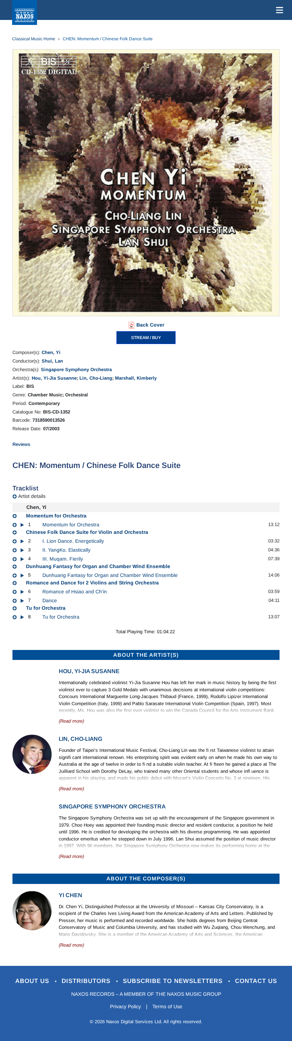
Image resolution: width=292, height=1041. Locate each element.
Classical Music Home (33, 38)
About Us (33, 981)
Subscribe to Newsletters (174, 981)
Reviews (21, 444)
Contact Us (256, 981)
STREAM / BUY (146, 337)
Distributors (87, 981)
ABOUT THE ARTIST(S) (146, 655)
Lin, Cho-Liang (95, 378)
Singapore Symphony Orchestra (76, 369)
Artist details (32, 496)
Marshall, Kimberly (136, 378)
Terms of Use (167, 1006)
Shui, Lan (52, 361)
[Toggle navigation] (278, 9)
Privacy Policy (125, 1006)
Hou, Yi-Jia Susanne (54, 378)
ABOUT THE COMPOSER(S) (146, 878)
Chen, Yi (51, 352)
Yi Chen (70, 895)
